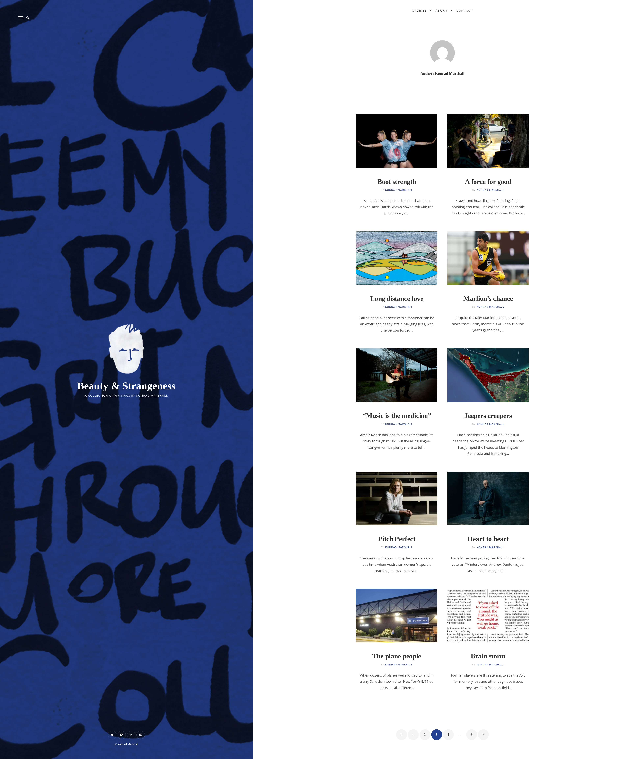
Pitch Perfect (396, 539)
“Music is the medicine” (397, 415)
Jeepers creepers (488, 415)
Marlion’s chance (488, 298)
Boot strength (396, 181)
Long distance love (396, 298)
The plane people (396, 656)
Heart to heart (488, 539)
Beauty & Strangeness (126, 386)
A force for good (488, 181)
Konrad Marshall (399, 190)
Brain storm (488, 656)
